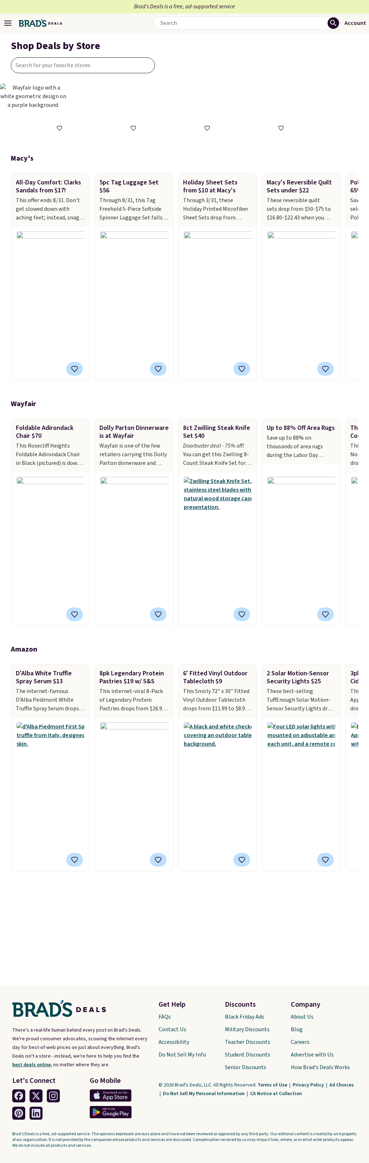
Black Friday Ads (244, 1016)
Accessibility (174, 1042)
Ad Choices (341, 1085)
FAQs (165, 1016)
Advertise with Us (312, 1054)
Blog (297, 1029)
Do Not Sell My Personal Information (204, 1093)
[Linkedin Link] (36, 1113)
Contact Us (172, 1029)
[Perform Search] (333, 23)
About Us (302, 1016)
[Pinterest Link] (18, 1113)
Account (355, 23)
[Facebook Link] (18, 1096)
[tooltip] (59, 128)
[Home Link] (40, 23)
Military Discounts (247, 1029)
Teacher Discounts (247, 1042)
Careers (300, 1042)
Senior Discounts (245, 1067)
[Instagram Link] (53, 1096)
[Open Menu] (8, 23)
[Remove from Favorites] (158, 369)
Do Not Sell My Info (182, 1054)
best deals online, (32, 1064)
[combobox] (83, 65)
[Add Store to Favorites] (59, 128)
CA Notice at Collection (276, 1093)
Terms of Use (273, 1085)
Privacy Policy (309, 1085)
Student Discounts (247, 1054)
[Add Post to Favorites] (74, 369)
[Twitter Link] (36, 1096)
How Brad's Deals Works (320, 1067)
